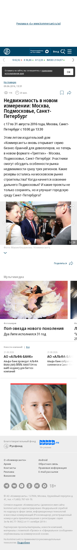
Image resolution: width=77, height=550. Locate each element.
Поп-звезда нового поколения (34, 328)
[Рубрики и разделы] (69, 51)
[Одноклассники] (29, 486)
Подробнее (23, 542)
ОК (68, 72)
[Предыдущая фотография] (3, 223)
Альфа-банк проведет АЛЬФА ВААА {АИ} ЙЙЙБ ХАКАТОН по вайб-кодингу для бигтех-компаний (21, 366)
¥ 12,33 (39, 60)
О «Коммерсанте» (15, 460)
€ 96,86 (28, 60)
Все (28, 347)
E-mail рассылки (48, 471)
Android (42, 460)
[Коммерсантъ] (7, 51)
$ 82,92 (16, 60)
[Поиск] (63, 51)
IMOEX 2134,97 (55, 60)
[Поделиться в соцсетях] (69, 92)
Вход (56, 51)
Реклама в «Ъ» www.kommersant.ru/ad (38, 23)
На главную (10, 82)
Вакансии (9, 475)
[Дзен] (21, 486)
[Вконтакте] (14, 486)
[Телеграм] (6, 486)
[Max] (44, 486)
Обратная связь (48, 464)
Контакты (10, 468)
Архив (7, 464)
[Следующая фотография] (73, 223)
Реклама (9, 471)
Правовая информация (52, 468)
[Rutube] (37, 486)
